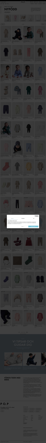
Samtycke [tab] (12, 218)
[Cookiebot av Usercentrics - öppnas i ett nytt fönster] (35, 216)
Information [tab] (23, 218)
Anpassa (22, 226)
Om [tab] (33, 218)
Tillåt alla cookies (33, 226)
